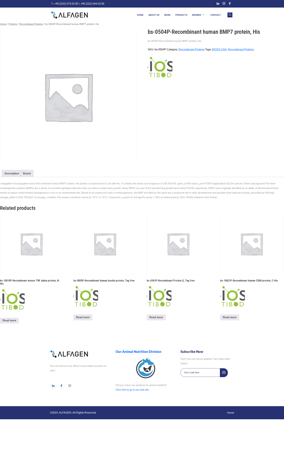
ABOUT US (153, 15)
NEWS (167, 15)
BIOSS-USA (219, 49)
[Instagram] (223, 3)
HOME (140, 15)
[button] (229, 14)
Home (3, 24)
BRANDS (196, 15)
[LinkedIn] (217, 3)
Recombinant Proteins (31, 24)
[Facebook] (229, 3)
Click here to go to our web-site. (132, 389)
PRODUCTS (181, 15)
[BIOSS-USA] (160, 66)
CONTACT (215, 15)
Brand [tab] (27, 173)
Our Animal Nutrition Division (138, 352)
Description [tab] (12, 173)
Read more (9, 320)
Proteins (13, 24)
